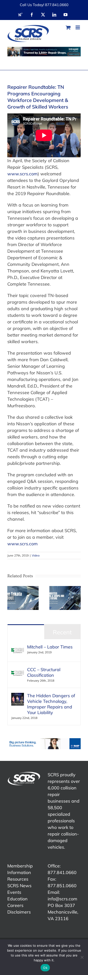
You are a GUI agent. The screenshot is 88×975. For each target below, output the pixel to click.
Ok (45, 968)
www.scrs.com (22, 174)
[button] (11, 598)
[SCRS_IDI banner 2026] (44, 51)
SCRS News (19, 885)
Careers (15, 905)
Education (17, 899)
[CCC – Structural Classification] (17, 670)
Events (14, 892)
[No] (81, 957)
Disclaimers (19, 912)
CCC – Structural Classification (43, 672)
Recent (62, 632)
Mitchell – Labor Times (50, 647)
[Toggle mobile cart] (68, 27)
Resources (17, 879)
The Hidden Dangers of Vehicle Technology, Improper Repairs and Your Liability (51, 704)
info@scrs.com (62, 899)
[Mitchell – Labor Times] (17, 647)
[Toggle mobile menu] (78, 27)
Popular (25, 632)
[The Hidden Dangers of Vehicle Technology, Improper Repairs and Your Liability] (17, 696)
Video (36, 555)
